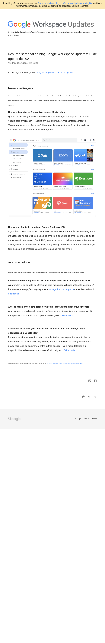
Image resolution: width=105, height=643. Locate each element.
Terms (94, 419)
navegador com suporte (61, 289)
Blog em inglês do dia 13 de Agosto (55, 72)
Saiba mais (13, 293)
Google (78, 419)
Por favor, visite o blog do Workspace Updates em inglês (65, 3)
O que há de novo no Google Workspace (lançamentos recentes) (64, 363)
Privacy (87, 419)
